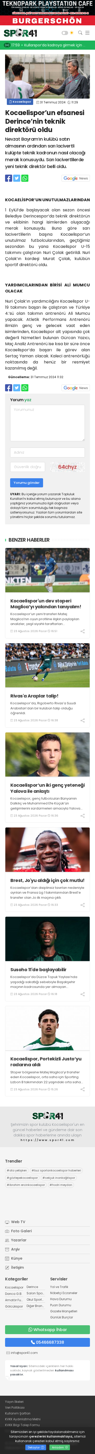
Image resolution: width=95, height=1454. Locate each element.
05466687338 (50, 1342)
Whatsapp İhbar (50, 1330)
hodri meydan (61, 1185)
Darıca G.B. (13, 1294)
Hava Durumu (61, 1299)
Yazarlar (18, 1240)
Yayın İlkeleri (14, 1402)
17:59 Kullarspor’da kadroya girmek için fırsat (51, 45)
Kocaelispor (21, 102)
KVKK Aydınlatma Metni (23, 1419)
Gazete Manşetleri (63, 1311)
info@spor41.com (24, 1353)
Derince (32, 1287)
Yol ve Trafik (59, 1287)
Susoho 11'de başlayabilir (38, 969)
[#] (47, 1115)
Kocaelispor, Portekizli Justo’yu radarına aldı (45, 1062)
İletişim (17, 1267)
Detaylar (34, 1447)
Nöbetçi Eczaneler (63, 1293)
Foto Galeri (21, 1231)
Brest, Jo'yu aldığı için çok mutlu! (47, 880)
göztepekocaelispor (22, 1178)
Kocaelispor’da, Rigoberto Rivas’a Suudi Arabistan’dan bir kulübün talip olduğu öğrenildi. (43, 708)
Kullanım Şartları (17, 1413)
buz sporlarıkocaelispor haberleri (56, 1170)
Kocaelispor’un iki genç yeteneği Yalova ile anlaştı (47, 788)
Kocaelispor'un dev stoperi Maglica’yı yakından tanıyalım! (45, 604)
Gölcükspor (14, 1306)
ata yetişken (17, 1170)
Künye (16, 1258)
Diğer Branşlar (37, 1306)
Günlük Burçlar (61, 1317)
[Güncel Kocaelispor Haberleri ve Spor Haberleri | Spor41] (19, 33)
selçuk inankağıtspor (59, 1178)
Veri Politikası (15, 1407)
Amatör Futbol (16, 1300)
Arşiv (15, 1249)
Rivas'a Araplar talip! (34, 696)
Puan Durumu (60, 1305)
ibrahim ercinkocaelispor (26, 1185)
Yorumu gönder (27, 482)
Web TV (17, 1221)
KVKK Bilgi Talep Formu (22, 1425)
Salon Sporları (37, 1293)
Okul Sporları (36, 1299)
